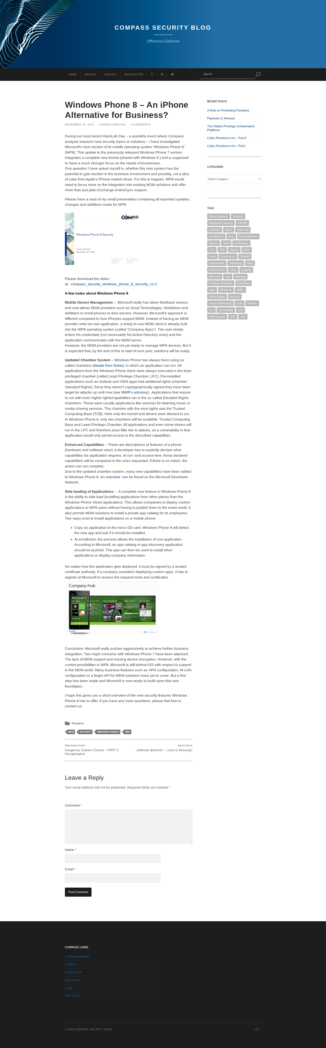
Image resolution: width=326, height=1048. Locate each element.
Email (70, 869)
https (250, 263)
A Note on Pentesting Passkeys (228, 110)
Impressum (72, 980)
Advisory (238, 216)
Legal (68, 988)
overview (113, 477)
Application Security (221, 222)
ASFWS (242, 222)
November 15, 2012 (79, 124)
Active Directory (218, 216)
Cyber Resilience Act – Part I (226, 146)
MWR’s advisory (134, 392)
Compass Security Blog (163, 27)
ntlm (227, 276)
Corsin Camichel (112, 124)
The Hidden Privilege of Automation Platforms (231, 128)
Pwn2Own (244, 283)
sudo (239, 303)
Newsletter (134, 74)
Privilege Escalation (220, 283)
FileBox (70, 964)
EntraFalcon (228, 256)
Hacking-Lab (73, 972)
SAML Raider (217, 296)
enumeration (216, 263)
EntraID (244, 256)
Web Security (217, 316)
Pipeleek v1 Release (221, 118)
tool (211, 310)
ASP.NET (214, 229)
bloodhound (216, 236)
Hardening (235, 263)
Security (85, 732)
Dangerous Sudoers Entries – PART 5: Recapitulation (92, 750)
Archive (90, 74)
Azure (228, 229)
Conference (241, 243)
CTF (212, 249)
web (240, 310)
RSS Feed (72, 995)
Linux (233, 269)
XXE (242, 316)
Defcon (234, 249)
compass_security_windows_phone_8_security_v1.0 (114, 284)
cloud (226, 243)
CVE (222, 249)
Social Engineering (220, 303)
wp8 (127, 732)
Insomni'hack (217, 269)
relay (212, 289)
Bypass (213, 243)
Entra (212, 256)
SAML (240, 289)
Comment (73, 805)
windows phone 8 (108, 732)
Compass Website (77, 956)
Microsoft (214, 276)
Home (73, 74)
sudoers (252, 303)
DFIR (247, 249)
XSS (232, 316)
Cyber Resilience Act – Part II (226, 138)
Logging (246, 269)
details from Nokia (108, 365)
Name (70, 850)
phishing (240, 276)
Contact (110, 74)
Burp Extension (248, 236)
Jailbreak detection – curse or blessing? (164, 748)
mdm (71, 732)
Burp (231, 236)
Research (78, 723)
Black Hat (242, 229)
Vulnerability (226, 310)
